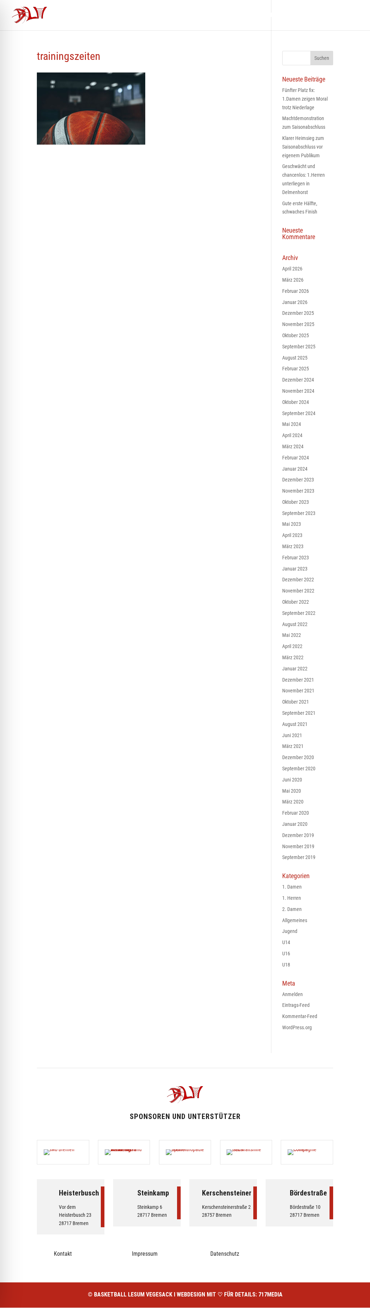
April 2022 (292, 646)
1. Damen (292, 887)
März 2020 (293, 802)
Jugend (289, 931)
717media (270, 1294)
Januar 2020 (294, 824)
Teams (232, 15)
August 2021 (294, 724)
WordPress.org (297, 1027)
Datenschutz (224, 1253)
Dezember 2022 (298, 579)
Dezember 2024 (298, 380)
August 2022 (294, 624)
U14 (286, 942)
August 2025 (294, 358)
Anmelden (292, 994)
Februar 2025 (295, 368)
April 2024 (292, 435)
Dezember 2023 (298, 480)
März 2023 (293, 546)
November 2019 (298, 846)
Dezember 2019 (298, 835)
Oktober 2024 (295, 402)
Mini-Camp (264, 15)
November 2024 (298, 391)
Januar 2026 (294, 302)
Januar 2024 (294, 469)
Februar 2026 (295, 291)
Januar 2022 (294, 668)
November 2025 (298, 324)
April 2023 (292, 535)
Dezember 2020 (298, 757)
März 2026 (293, 280)
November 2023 (298, 491)
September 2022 (298, 613)
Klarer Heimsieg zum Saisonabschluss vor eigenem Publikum (303, 146)
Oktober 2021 (295, 702)
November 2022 (298, 591)
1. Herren (291, 898)
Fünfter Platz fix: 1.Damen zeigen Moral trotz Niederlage (305, 98)
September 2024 (298, 413)
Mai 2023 (291, 524)
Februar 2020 (295, 813)
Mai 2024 (291, 424)
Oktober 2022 (295, 602)
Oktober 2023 (295, 502)
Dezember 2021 (298, 680)
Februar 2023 (295, 557)
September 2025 (298, 346)
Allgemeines (294, 920)
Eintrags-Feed (296, 1005)
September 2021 (298, 713)
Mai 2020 (291, 791)
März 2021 (293, 746)
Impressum (145, 1253)
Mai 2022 (291, 635)
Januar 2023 (294, 569)
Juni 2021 (292, 735)
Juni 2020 (292, 780)
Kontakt (324, 15)
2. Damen (292, 909)
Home (184, 15)
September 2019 (298, 857)
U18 (286, 965)
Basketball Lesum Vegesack (133, 1294)
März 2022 (293, 657)
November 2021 (298, 690)
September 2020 (298, 768)
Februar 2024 (295, 458)
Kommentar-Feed (299, 1016)
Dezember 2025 (298, 313)
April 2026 (292, 269)
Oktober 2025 (295, 335)
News (208, 15)
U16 (286, 953)
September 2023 (298, 513)
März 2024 (293, 446)
